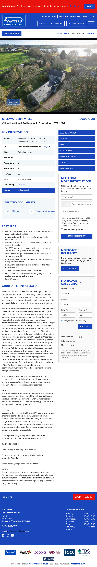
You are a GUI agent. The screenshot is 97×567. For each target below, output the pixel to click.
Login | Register (84, 497)
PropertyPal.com (78, 564)
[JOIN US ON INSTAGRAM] (8, 535)
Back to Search (12, 33)
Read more (75, 6)
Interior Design (76, 24)
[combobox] (66, 204)
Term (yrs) (83, 310)
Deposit (64, 299)
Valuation (57, 24)
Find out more (70, 269)
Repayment (68, 321)
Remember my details (73, 229)
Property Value (67, 289)
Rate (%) (64, 310)
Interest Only (80, 321)
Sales (42, 24)
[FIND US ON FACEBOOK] (3, 535)
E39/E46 (21, 185)
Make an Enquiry (77, 236)
